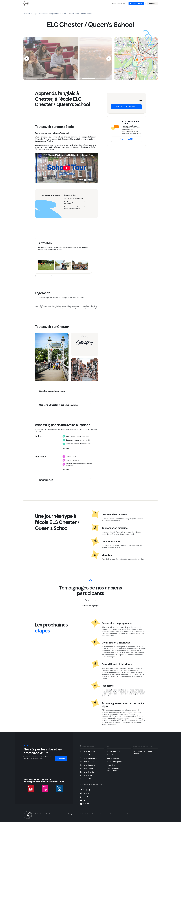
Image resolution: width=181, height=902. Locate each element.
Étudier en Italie (86, 775)
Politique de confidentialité (76, 814)
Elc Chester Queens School (81, 13)
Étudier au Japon (86, 768)
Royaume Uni (55, 13)
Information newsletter (102, 814)
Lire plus (66, 448)
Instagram (86, 793)
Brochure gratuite (118, 3)
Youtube (86, 804)
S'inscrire (61, 759)
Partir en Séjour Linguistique (37, 13)
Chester (66, 13)
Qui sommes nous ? (114, 751)
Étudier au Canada (87, 762)
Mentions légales (40, 814)
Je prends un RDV (126, 139)
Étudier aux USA (86, 779)
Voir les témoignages (90, 606)
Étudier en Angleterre (88, 758)
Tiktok (85, 800)
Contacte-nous (136, 3)
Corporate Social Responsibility (113, 769)
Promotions (111, 765)
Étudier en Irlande (87, 772)
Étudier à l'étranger (87, 751)
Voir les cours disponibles (126, 107)
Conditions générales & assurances (56, 814)
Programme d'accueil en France (142, 752)
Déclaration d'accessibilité (117, 814)
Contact (110, 755)
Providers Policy (89, 814)
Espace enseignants (114, 762)
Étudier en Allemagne (88, 755)
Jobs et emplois (113, 758)
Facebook (86, 790)
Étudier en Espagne (87, 765)
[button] (137, 60)
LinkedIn (86, 797)
